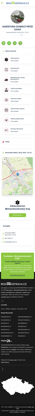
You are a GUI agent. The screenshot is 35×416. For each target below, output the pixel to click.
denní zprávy (9, 290)
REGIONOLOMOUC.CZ (24, 329)
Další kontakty (16, 215)
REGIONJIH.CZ (5, 323)
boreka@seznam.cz (11, 242)
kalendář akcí (18, 292)
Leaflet (16, 194)
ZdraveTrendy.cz (5, 362)
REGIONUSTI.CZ (5, 329)
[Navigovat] (3, 43)
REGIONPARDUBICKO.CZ (25, 317)
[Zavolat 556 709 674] (9, 43)
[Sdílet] (20, 43)
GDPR (29, 407)
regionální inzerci (5, 297)
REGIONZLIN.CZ (22, 326)
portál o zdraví (13, 360)
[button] (17, 174)
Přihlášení (8, 309)
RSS (26, 309)
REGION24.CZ (21, 336)
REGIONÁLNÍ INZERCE (17, 275)
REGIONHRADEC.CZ (6, 336)
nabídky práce (26, 292)
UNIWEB (14, 349)
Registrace (14, 309)
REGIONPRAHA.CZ (6, 326)
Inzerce (3, 309)
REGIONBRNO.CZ (22, 323)
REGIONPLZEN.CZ (6, 317)
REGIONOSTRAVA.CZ (23, 332)
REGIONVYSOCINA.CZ (24, 320)
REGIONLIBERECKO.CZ (7, 332)
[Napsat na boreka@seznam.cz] (15, 43)
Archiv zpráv (20, 309)
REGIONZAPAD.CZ (6, 320)
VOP (33, 407)
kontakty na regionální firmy (8, 292)
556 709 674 (8, 238)
